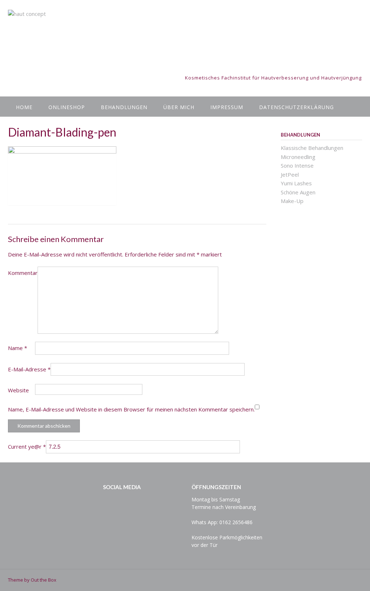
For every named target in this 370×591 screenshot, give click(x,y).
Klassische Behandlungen (312, 147)
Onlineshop (66, 107)
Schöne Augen (298, 192)
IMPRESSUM (226, 107)
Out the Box (43, 580)
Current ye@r (27, 446)
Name (17, 347)
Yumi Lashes (296, 183)
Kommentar (23, 272)
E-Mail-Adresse (29, 369)
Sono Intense (297, 165)
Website (18, 390)
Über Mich (178, 107)
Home (24, 107)
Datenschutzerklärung (296, 107)
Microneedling (298, 156)
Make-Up (292, 200)
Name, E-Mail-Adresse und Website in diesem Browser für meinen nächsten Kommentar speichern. (131, 409)
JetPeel (290, 174)
